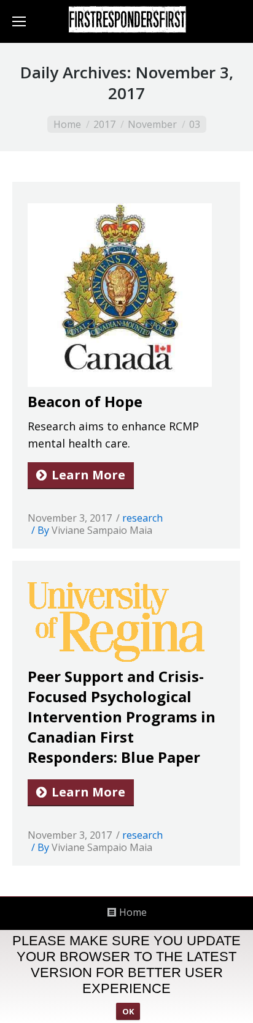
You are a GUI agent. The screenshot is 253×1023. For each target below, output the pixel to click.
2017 (104, 124)
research (142, 518)
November (152, 124)
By (94, 530)
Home (67, 124)
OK (128, 1011)
